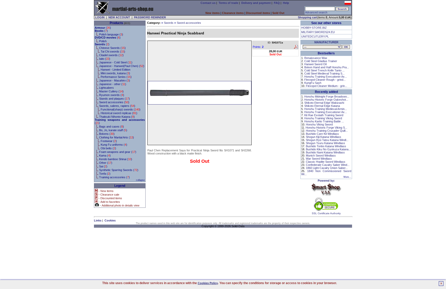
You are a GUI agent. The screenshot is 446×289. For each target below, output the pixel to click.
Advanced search (316, 12)
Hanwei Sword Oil (315, 64)
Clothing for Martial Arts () (116, 137)
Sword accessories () (114, 102)
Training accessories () (114, 177)
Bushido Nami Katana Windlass (325, 152)
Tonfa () (104, 173)
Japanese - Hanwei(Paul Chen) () (121, 66)
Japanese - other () (112, 84)
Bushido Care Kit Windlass (322, 133)
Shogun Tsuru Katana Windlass (325, 143)
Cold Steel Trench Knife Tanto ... (324, 70)
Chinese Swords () (112, 47)
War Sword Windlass (319, 158)
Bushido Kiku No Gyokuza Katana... (328, 149)
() (103, 27)
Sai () (103, 166)
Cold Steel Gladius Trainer (320, 61)
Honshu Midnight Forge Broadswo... (326, 96)
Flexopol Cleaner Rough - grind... (325, 79)
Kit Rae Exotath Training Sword (323, 115)
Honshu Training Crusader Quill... (327, 130)
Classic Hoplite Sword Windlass (325, 161)
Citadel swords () (111, 55)
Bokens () (107, 133)
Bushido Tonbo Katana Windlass (326, 146)
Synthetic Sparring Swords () (118, 170)
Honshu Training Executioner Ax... (325, 76)
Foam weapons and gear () (117, 151)
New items (212, 12)
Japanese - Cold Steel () (115, 62)
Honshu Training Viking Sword (323, 118)
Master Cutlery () (111, 91)
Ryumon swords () (111, 95)
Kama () (105, 155)
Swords (168, 22)
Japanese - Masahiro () (114, 80)
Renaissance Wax (315, 58)
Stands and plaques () (114, 98)
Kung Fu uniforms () (114, 144)
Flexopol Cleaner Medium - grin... (326, 85)
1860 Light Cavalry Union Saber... (327, 167)
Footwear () (109, 141)
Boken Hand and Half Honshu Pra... (326, 67)
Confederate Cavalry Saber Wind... (327, 164)
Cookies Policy (208, 283)
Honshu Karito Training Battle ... (324, 121)
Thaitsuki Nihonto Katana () (117, 116)
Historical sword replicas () (119, 113)
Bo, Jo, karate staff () (113, 130)
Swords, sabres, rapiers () (117, 105)
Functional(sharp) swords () (120, 109)
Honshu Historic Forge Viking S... (326, 127)
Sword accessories (189, 22)
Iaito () (104, 58)
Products (116, 23)
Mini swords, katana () (115, 73)
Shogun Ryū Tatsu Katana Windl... (327, 140)
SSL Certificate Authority (326, 213)
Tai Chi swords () (113, 51)
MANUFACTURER (326, 42)
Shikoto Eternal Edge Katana (322, 105)
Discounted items (258, 12)
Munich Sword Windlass (321, 155)
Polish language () (111, 34)
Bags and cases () (111, 126)
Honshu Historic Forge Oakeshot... (326, 99)
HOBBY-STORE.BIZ (314, 27)
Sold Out (278, 12)
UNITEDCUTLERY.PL (315, 36)
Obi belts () (108, 148)
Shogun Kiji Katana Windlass (323, 136)
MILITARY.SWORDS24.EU (318, 32)
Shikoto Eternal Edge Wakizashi (324, 102)
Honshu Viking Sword (319, 124)
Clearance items (233, 12)
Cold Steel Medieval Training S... (324, 73)
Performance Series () (116, 76)
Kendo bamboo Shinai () (115, 159)
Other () (105, 162)
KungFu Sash (312, 82)
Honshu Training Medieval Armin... (325, 108)
